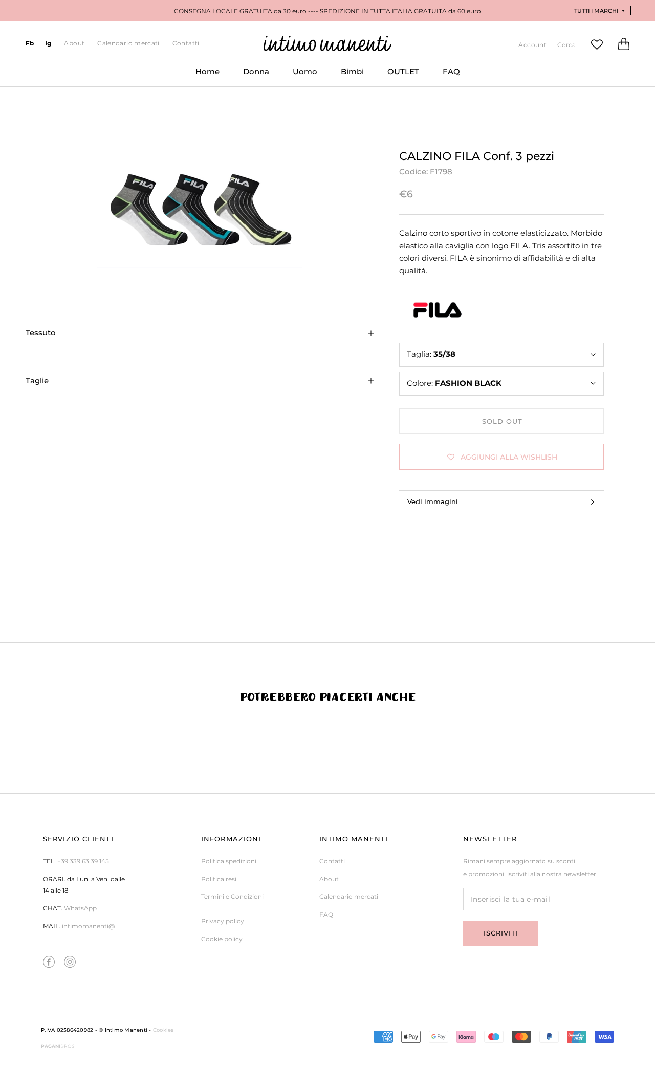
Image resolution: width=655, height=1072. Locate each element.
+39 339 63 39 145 (83, 861)
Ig (48, 43)
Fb (30, 43)
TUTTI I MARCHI (596, 10)
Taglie (37, 380)
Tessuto (41, 332)
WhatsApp (80, 908)
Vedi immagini (432, 501)
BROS (58, 1046)
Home (202, 75)
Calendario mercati (128, 43)
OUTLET (397, 75)
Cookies (163, 1030)
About (74, 43)
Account (532, 45)
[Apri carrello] (623, 46)
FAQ (445, 75)
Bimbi (346, 75)
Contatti (186, 43)
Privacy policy (222, 921)
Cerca (566, 45)
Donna (250, 75)
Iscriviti (501, 933)
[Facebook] (49, 961)
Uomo (299, 75)
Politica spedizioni (228, 861)
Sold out (502, 421)
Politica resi (218, 879)
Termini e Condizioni (232, 896)
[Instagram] (70, 961)
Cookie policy (222, 939)
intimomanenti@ (88, 926)
